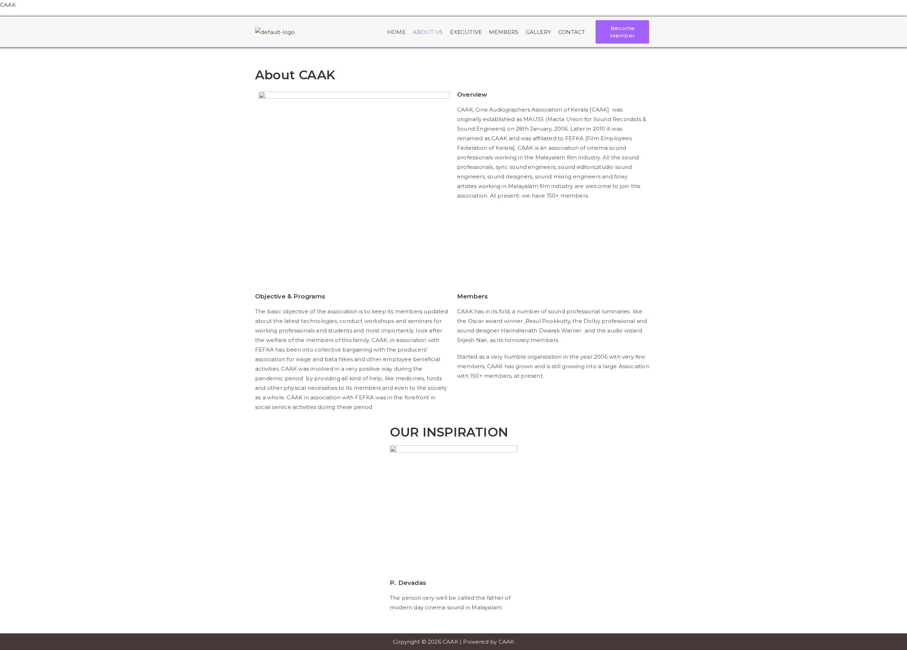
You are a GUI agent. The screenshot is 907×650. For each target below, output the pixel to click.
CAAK (8, 4)
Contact (571, 32)
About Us (428, 32)
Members (503, 32)
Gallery (538, 32)
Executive (466, 32)
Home (396, 32)
